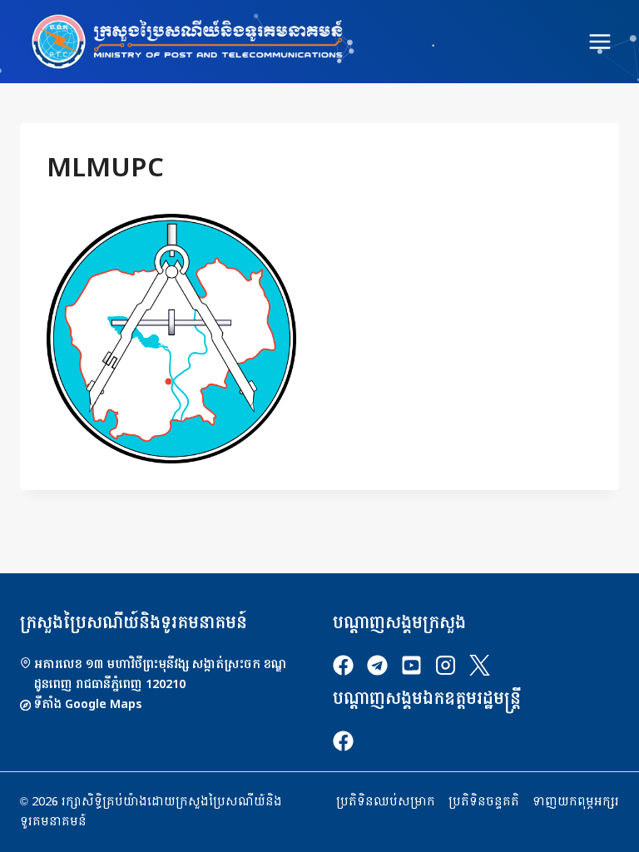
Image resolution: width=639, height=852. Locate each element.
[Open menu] (599, 41)
